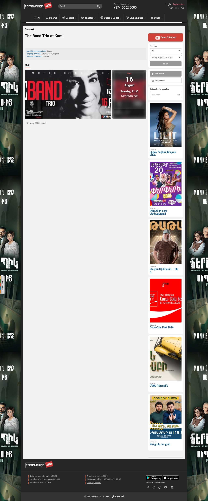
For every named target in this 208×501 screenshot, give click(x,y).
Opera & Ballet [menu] (111, 18)
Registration (178, 4)
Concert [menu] (70, 18)
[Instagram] (154, 487)
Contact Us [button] (160, 80)
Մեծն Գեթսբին (159, 385)
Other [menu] (157, 18)
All (39, 18)
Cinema (53, 18)
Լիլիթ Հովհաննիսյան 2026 (163, 154)
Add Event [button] (159, 73)
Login (168, 4)
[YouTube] (165, 487)
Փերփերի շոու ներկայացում (158, 212)
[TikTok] (159, 487)
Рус (182, 8)
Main (27, 65)
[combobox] (166, 51)
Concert (29, 29)
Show (165, 64)
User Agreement (94, 482)
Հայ (171, 8)
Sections (153, 46)
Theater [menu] (89, 18)
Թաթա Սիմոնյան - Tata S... (164, 271)
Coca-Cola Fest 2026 (162, 327)
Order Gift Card (168, 37)
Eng (177, 8)
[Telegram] (172, 487)
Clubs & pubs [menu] (137, 18)
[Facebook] (148, 487)
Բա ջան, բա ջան (160, 444)
